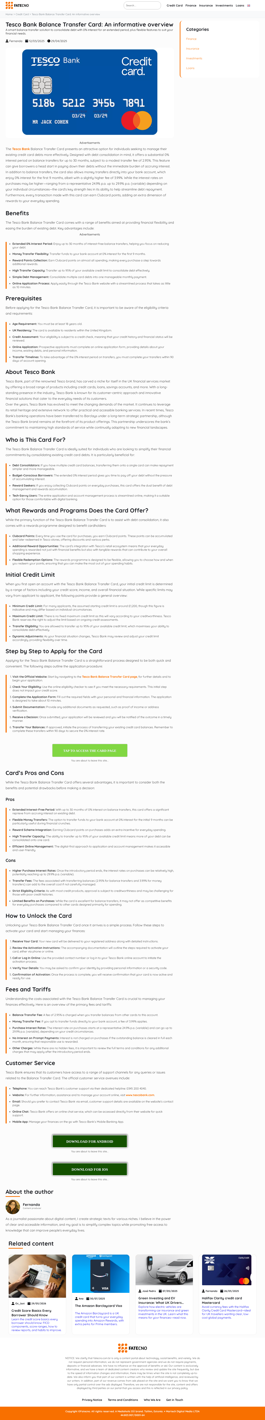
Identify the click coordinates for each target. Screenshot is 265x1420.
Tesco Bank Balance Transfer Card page (109, 676)
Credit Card (175, 5)
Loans (240, 5)
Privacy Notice (92, 1400)
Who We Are (152, 1400)
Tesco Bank (21, 149)
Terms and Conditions (123, 1400)
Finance (191, 5)
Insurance (206, 5)
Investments (224, 5)
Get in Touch (174, 1400)
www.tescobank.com (140, 1095)
